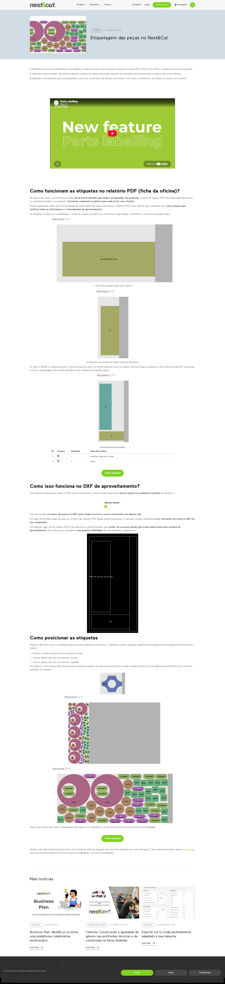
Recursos (94, 5)
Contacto (136, 5)
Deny (171, 973)
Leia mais (34, 947)
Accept (137, 973)
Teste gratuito (161, 5)
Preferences (204, 973)
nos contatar (188, 849)
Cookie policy (9, 979)
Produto (80, 5)
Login (146, 5)
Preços (108, 5)
